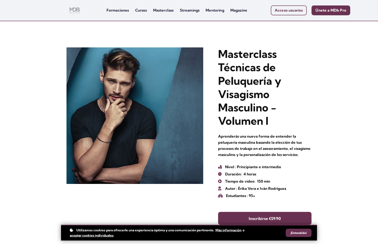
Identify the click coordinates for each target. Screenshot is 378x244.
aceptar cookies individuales (92, 235)
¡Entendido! (298, 233)
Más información (228, 230)
